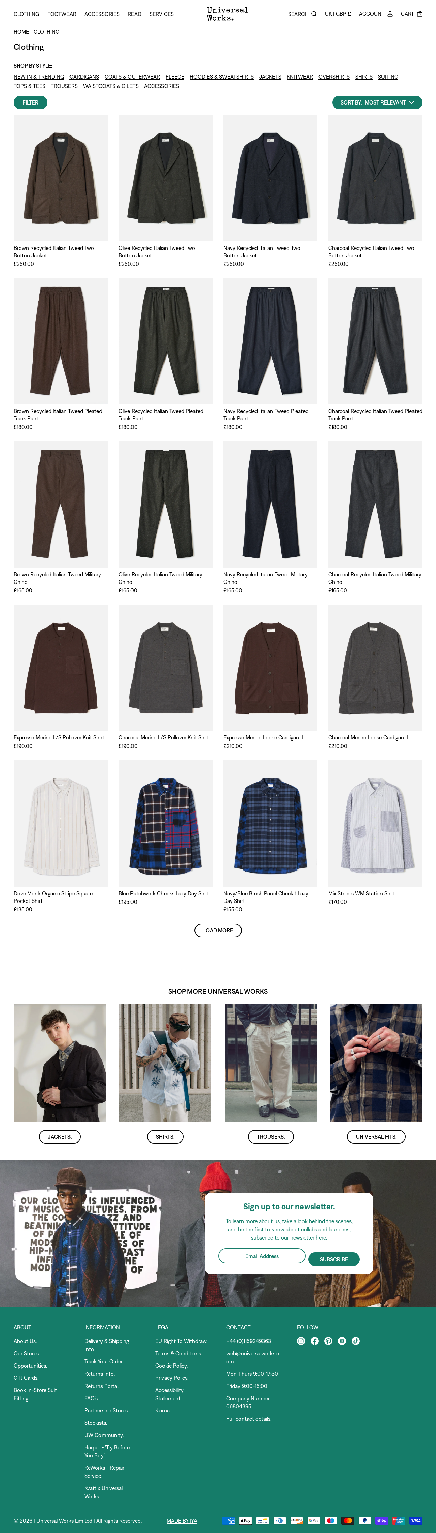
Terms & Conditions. (178, 1353)
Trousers (64, 86)
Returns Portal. (101, 1386)
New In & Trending (39, 77)
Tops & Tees (29, 86)
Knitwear (300, 77)
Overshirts (334, 77)
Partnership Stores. (106, 1410)
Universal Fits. (376, 1137)
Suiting (388, 77)
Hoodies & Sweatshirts (222, 77)
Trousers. (271, 1137)
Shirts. (165, 1137)
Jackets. (60, 1137)
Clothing (26, 14)
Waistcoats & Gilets (111, 86)
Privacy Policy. (171, 1378)
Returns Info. (99, 1374)
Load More (218, 930)
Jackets (270, 77)
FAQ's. (91, 1398)
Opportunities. (30, 1365)
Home (21, 32)
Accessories (102, 14)
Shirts (364, 77)
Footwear (61, 14)
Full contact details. (248, 1419)
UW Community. (104, 1435)
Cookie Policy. (171, 1365)
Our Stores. (27, 1353)
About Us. (25, 1341)
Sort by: (351, 102)
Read (134, 14)
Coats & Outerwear (132, 77)
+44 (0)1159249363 (248, 1341)
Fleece (175, 77)
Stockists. (95, 1423)
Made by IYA (182, 1521)
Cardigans (84, 77)
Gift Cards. (26, 1378)
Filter (30, 102)
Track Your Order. (103, 1361)
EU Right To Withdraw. (181, 1341)
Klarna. (163, 1410)
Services (162, 14)
